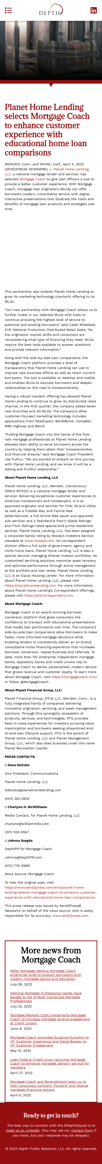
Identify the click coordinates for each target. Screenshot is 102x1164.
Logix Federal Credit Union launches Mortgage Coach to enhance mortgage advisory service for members (49, 1064)
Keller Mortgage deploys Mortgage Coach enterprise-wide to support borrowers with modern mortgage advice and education (45, 975)
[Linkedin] (93, 10)
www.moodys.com (39, 541)
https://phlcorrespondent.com (48, 595)
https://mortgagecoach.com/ (74, 677)
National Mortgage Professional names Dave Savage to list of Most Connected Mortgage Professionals (46, 997)
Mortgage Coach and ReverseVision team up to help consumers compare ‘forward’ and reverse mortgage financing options (49, 1086)
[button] (8, 10)
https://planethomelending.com (30, 585)
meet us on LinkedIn (23, 1130)
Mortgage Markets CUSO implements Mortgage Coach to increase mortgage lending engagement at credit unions (50, 1019)
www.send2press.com (70, 915)
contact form (82, 1130)
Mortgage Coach (33, 179)
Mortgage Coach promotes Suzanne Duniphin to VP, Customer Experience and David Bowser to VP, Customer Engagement (49, 1041)
